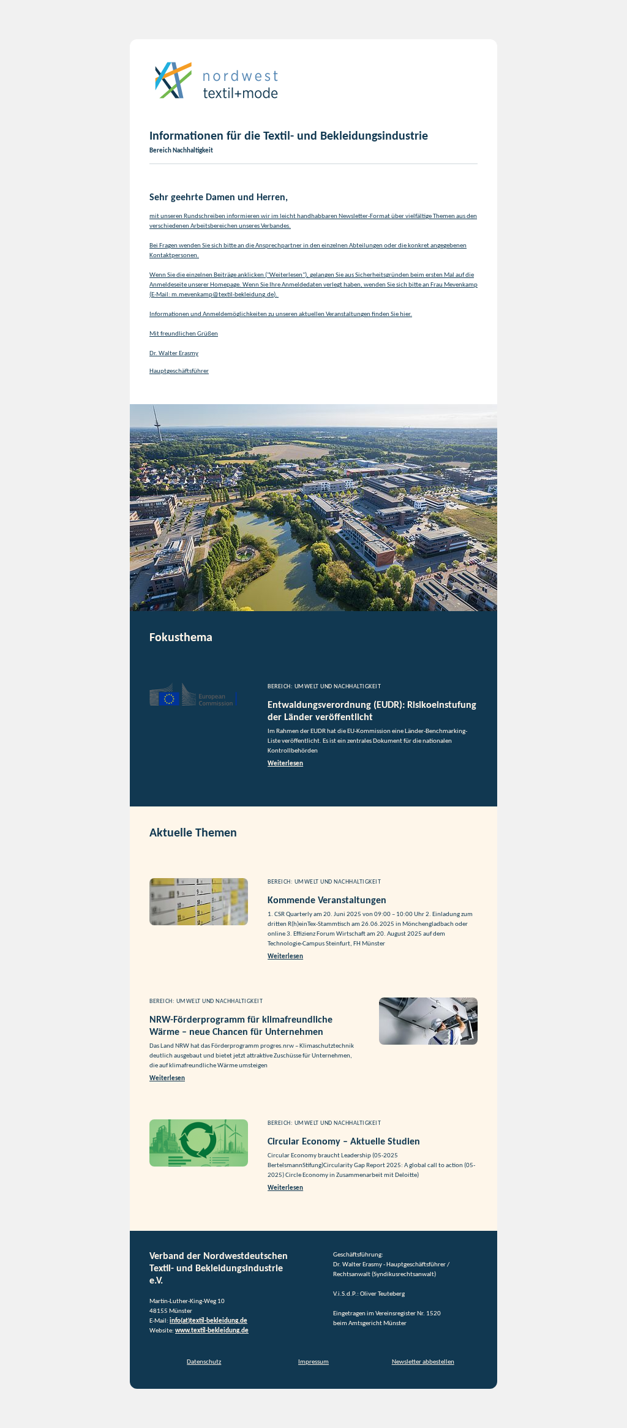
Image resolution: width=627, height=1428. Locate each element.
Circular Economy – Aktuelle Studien (344, 1142)
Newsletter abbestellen (423, 1362)
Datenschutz (204, 1362)
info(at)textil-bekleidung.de (208, 1321)
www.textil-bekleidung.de (212, 1331)
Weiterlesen (285, 764)
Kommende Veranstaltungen (327, 901)
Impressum (313, 1362)
